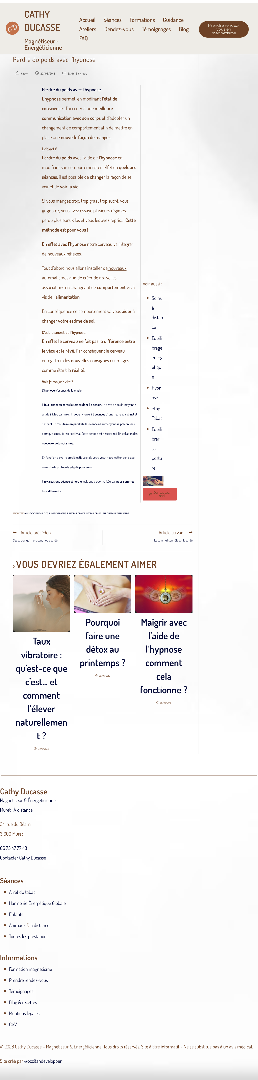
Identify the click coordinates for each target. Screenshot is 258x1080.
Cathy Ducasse (23, 791)
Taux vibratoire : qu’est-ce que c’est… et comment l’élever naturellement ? (42, 688)
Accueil (87, 19)
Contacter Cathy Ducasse (23, 857)
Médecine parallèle (96, 513)
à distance (40, 925)
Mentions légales (24, 1013)
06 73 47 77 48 (13, 848)
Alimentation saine (35, 513)
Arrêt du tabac (22, 892)
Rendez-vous (119, 29)
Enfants (16, 914)
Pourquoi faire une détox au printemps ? (102, 642)
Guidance (173, 19)
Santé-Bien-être (77, 73)
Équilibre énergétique (57, 513)
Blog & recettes (23, 1002)
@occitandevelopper (43, 1061)
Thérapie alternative (118, 513)
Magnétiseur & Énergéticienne (28, 800)
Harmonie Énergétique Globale (37, 903)
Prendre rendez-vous (28, 980)
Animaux (17, 925)
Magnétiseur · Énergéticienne (43, 29)
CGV (13, 1024)
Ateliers (87, 29)
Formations (142, 19)
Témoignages (156, 29)
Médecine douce (77, 513)
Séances (112, 19)
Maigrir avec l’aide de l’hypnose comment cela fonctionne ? (163, 655)
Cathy (24, 73)
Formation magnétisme (30, 969)
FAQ (83, 38)
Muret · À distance (16, 810)
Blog (184, 29)
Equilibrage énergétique (157, 357)
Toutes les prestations (28, 936)
